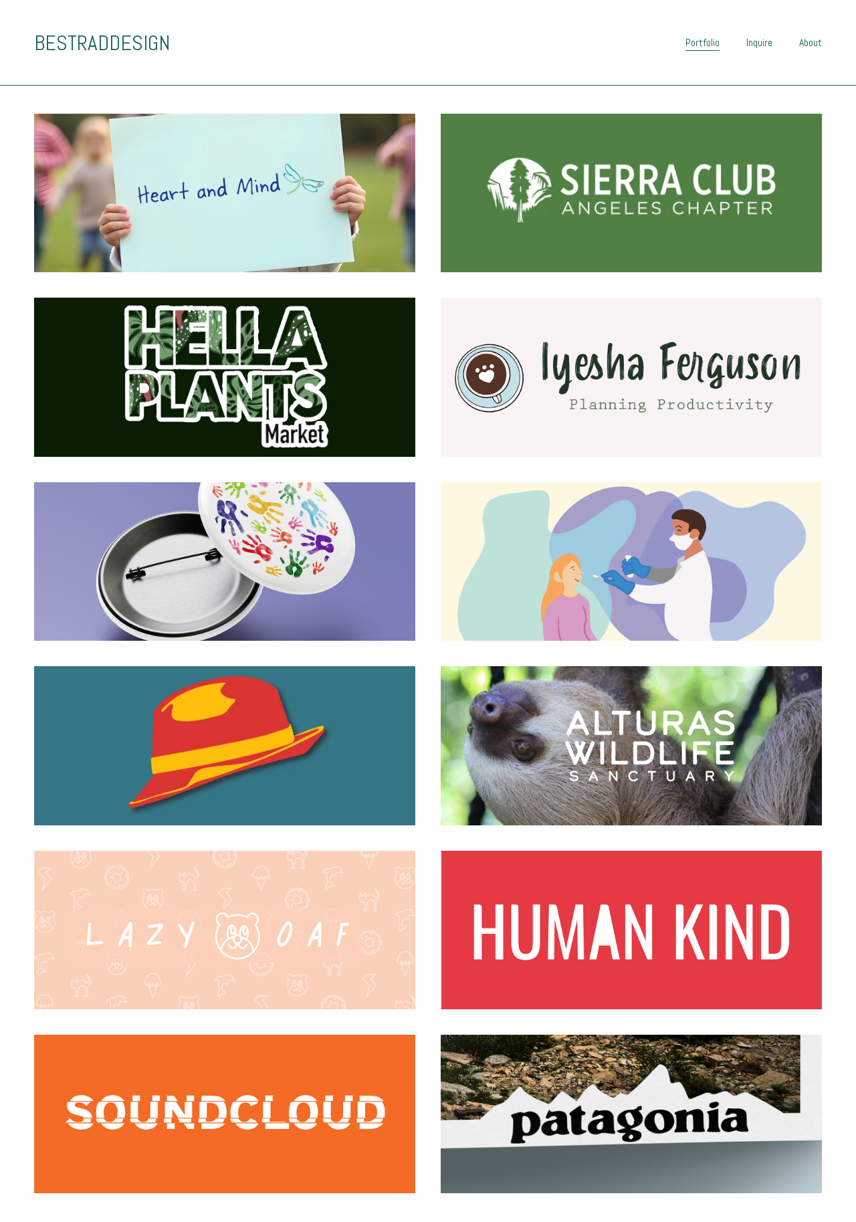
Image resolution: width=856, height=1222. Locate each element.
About (810, 42)
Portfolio (702, 42)
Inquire (759, 42)
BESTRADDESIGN (102, 42)
